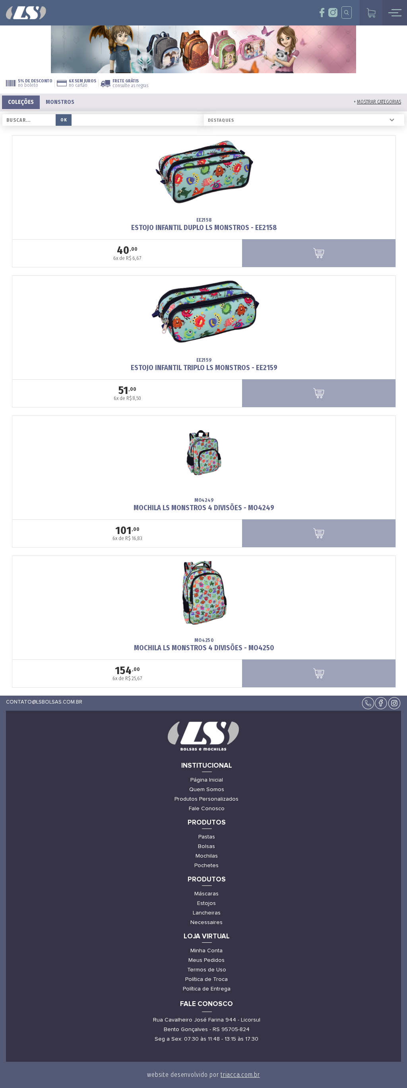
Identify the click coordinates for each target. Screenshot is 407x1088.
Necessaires (206, 922)
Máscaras (206, 894)
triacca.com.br (240, 1074)
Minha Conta (206, 950)
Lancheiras (207, 913)
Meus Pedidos (206, 960)
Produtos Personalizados (206, 799)
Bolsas (206, 846)
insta (332, 12)
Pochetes (206, 865)
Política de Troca (206, 979)
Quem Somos (206, 789)
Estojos (206, 903)
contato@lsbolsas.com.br (44, 702)
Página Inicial (206, 780)
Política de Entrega (207, 989)
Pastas (206, 837)
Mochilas (207, 856)
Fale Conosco (207, 808)
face (322, 12)
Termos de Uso (206, 970)
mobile (394, 12)
